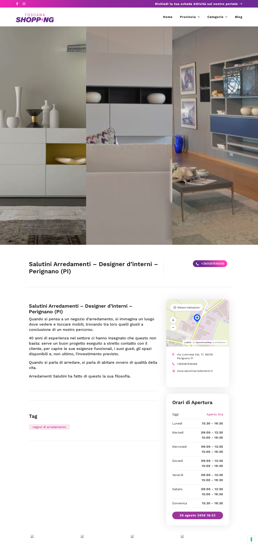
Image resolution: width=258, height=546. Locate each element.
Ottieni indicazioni (188, 307)
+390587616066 (212, 263)
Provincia (188, 17)
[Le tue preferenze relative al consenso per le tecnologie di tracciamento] (251, 539)
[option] (43, 135)
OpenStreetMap (204, 342)
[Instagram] (23, 3)
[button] (173, 320)
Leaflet (187, 342)
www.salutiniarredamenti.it (195, 370)
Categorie (215, 17)
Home (167, 17)
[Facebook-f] (17, 3)
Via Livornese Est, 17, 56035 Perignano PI (195, 356)
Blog (238, 17)
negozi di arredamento (49, 427)
